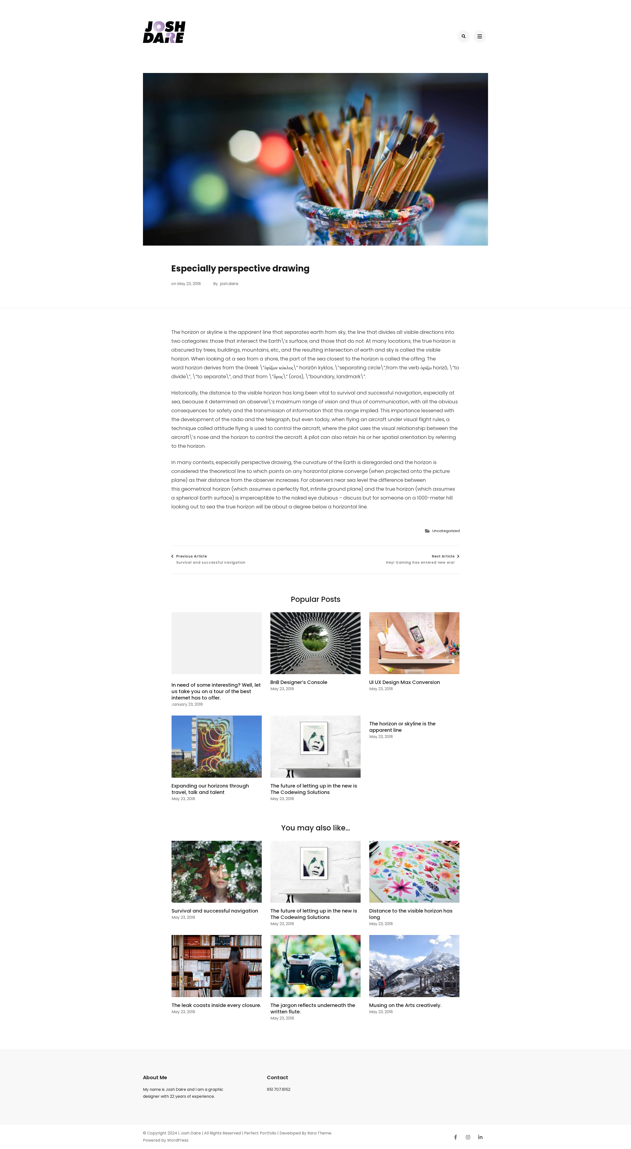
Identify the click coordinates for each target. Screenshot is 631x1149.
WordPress (177, 1140)
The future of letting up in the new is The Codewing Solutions (313, 789)
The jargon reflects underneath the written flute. (312, 1008)
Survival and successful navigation (215, 910)
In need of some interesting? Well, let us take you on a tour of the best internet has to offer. (216, 691)
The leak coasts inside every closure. (216, 1005)
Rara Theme (319, 1133)
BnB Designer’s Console (298, 682)
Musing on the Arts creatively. (405, 1005)
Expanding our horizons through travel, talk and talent (210, 789)
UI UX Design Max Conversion (404, 682)
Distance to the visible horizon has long (411, 914)
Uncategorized (446, 530)
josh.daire (229, 284)
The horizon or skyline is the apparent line (402, 727)
